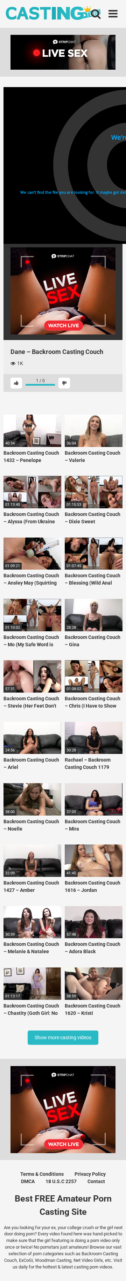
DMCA (28, 1181)
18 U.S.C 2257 (61, 1181)
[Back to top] (113, 1267)
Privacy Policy (90, 1174)
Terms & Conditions (42, 1174)
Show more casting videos (63, 1037)
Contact (96, 1181)
